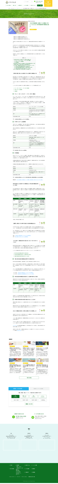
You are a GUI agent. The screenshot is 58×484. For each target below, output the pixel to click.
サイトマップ (18, 476)
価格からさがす (15, 396)
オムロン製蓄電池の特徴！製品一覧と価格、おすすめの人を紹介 (29, 366)
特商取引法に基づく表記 (32, 476)
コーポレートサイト (11, 476)
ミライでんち (15, 325)
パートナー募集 (34, 465)
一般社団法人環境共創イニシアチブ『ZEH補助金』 (23, 235)
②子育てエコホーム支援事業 (18, 61)
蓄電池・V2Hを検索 (17, 388)
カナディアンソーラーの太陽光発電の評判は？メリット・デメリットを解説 (42, 349)
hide (25, 57)
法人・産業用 (40, 5)
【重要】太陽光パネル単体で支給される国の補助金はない (21, 64)
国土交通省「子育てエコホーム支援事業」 (21, 150)
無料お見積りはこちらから (48, 4)
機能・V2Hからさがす (24, 396)
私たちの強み (9, 5)
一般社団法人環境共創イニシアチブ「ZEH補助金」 (22, 119)
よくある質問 (26, 5)
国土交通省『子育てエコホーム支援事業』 (21, 236)
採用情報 (33, 472)
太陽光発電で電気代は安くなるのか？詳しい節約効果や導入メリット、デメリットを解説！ (42, 366)
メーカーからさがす (42, 396)
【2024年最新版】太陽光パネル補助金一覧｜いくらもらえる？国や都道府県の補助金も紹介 (34, 8)
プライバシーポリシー (24, 476)
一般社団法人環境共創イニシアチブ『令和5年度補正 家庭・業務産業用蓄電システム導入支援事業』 (29, 177)
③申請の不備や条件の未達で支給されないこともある (22, 68)
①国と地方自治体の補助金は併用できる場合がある (22, 66)
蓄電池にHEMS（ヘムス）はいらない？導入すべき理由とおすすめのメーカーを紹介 (29, 349)
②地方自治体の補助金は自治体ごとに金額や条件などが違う (23, 67)
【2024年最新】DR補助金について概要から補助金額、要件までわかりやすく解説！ (29, 179)
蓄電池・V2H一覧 (29, 404)
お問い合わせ (19, 330)
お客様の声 (20, 5)
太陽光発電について (33, 29)
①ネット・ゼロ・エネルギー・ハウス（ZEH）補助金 (22, 60)
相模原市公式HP (42, 204)
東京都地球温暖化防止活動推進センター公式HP (42, 201)
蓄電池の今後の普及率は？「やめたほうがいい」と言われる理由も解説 (15, 349)
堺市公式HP (41, 213)
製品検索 (18, 465)
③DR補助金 (16, 62)
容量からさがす (33, 396)
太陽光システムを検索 (38, 388)
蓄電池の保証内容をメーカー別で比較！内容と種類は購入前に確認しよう (15, 366)
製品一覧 (14, 5)
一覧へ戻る (29, 377)
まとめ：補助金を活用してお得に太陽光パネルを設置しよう (22, 69)
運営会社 (33, 468)
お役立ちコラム (33, 5)
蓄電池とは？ (17, 469)
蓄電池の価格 (17, 470)
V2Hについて (17, 474)
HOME (11, 465)
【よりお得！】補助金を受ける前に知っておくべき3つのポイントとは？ (23, 65)
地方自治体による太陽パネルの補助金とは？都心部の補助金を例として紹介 (24, 63)
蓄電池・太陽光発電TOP (11, 8)
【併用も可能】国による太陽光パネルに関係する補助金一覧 (22, 59)
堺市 (40, 288)
